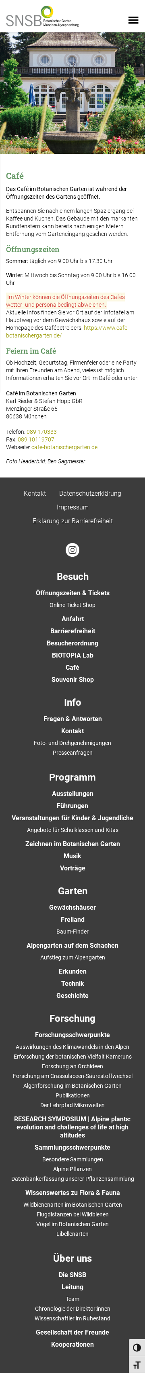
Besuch (73, 576)
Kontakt (35, 493)
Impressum (73, 507)
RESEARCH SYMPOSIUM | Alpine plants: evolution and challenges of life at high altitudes (72, 1127)
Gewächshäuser (72, 907)
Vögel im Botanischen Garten (72, 1224)
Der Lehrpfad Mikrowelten (72, 1105)
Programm (72, 777)
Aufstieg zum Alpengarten (72, 957)
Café (72, 667)
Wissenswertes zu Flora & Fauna (72, 1193)
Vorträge (72, 868)
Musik (72, 856)
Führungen (72, 806)
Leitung (72, 1287)
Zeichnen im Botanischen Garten (72, 844)
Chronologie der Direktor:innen (72, 1308)
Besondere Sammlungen (72, 1159)
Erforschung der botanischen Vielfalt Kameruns (73, 1056)
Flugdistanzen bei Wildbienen (73, 1214)
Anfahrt (73, 619)
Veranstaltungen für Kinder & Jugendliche (72, 818)
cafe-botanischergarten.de (64, 447)
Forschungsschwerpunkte (72, 1035)
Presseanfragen (73, 752)
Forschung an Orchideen (72, 1066)
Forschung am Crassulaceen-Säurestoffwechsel (73, 1076)
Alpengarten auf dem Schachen (72, 945)
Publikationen (73, 1095)
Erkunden (73, 971)
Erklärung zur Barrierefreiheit (73, 521)
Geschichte (72, 996)
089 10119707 (36, 439)
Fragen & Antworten (73, 719)
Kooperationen (72, 1344)
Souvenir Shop (73, 679)
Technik (72, 983)
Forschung (72, 1018)
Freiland (73, 919)
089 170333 (42, 432)
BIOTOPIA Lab (72, 655)
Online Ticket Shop (72, 605)
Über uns (72, 1258)
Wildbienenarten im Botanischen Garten (72, 1204)
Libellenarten (72, 1234)
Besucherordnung (72, 643)
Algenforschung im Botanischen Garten (72, 1085)
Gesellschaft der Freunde (72, 1332)
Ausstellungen (72, 794)
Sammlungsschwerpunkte (72, 1147)
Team (72, 1299)
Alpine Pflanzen (72, 1169)
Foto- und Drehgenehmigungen (72, 743)
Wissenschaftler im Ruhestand (72, 1318)
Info (72, 702)
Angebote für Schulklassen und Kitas (72, 830)
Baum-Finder (72, 931)
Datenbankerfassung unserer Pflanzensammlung (72, 1179)
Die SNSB (72, 1275)
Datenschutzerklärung (90, 493)
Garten (72, 891)
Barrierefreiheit (72, 631)
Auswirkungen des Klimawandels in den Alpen (72, 1047)
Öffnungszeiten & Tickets (73, 593)
